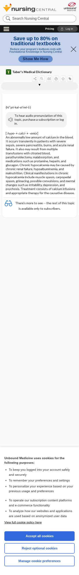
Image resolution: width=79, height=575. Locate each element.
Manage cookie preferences (39, 561)
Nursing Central (29, 7)
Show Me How (35, 59)
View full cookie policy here (23, 522)
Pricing (49, 28)
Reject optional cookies (39, 548)
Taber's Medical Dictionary (32, 72)
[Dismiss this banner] (73, 49)
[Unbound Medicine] (70, 6)
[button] (67, 29)
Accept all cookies (40, 536)
